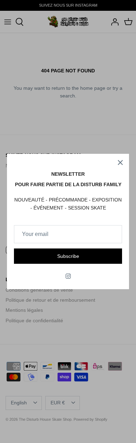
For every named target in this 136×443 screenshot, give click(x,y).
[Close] (120, 162)
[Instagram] (68, 276)
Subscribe (68, 256)
